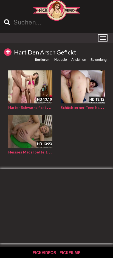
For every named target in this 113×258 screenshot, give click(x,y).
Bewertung (99, 59)
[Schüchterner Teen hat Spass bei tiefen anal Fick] (83, 87)
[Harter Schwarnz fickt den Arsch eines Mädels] (30, 87)
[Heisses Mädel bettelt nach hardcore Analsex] (30, 131)
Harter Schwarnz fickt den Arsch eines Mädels (48, 107)
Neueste (60, 59)
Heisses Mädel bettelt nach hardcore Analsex (47, 152)
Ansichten (78, 59)
